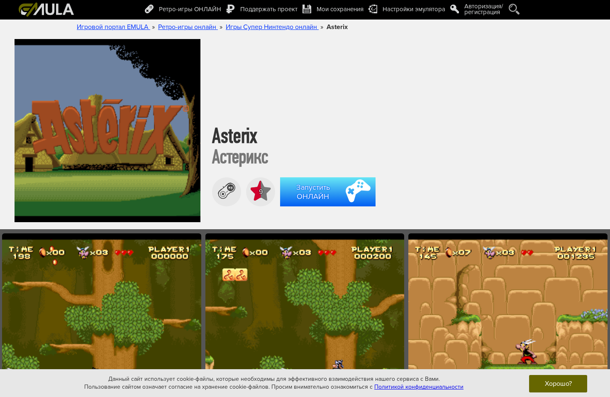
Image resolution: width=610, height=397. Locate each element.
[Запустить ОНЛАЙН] (329, 207)
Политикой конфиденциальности (419, 386)
